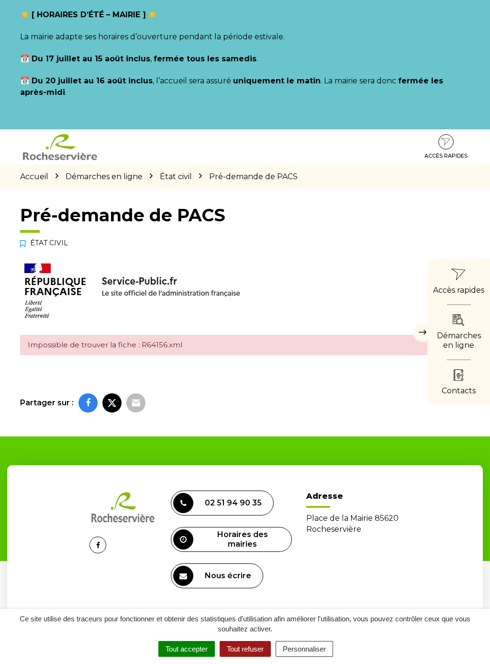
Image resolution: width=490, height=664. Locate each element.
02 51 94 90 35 (233, 502)
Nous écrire (228, 575)
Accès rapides (446, 155)
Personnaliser (304, 649)
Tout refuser (245, 649)
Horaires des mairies (242, 539)
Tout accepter (187, 649)
